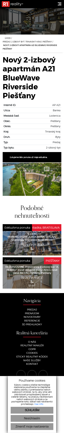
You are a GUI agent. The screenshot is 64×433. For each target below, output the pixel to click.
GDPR (32, 349)
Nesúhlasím (32, 418)
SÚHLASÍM (32, 410)
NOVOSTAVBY (32, 316)
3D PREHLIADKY (32, 324)
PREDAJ (32, 309)
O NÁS (32, 341)
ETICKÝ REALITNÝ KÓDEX (32, 356)
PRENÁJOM (32, 313)
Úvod (7, 38)
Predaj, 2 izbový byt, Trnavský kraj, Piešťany (27, 41)
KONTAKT (32, 363)
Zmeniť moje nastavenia (32, 426)
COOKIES (32, 352)
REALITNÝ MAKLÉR (32, 345)
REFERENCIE (32, 320)
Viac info (38, 404)
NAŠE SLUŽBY (32, 360)
